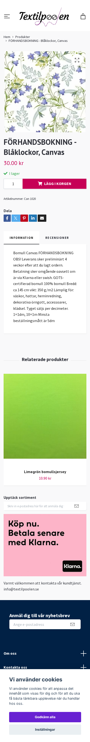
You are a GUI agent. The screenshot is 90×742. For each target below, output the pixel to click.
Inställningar (45, 729)
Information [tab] (21, 264)
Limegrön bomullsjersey (45, 497)
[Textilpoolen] (45, 30)
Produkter (22, 63)
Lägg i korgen (57, 209)
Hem (7, 63)
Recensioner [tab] (57, 264)
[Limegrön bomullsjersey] (45, 446)
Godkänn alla (45, 717)
